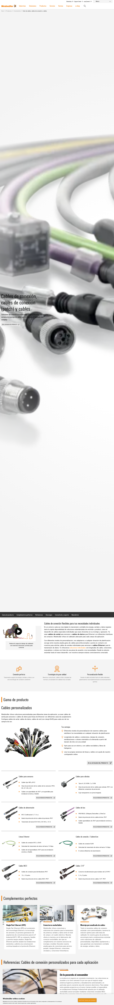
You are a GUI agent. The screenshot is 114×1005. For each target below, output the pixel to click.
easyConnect (87, 1)
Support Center (77, 1)
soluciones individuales (78, 648)
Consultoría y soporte (62, 615)
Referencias (39, 615)
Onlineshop (69, 1)
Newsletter (75, 615)
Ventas (60, 5)
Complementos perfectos (25, 615)
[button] (10, 324)
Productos (43, 5)
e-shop (77, 5)
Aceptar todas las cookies (87, 1000)
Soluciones (32, 5)
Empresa (69, 5)
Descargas (49, 615)
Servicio (52, 5)
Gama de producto (8, 615)
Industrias (22, 5)
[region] (57, 999)
